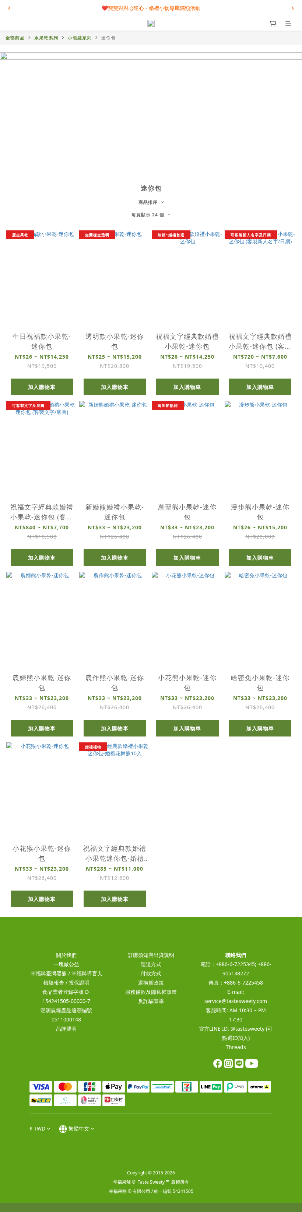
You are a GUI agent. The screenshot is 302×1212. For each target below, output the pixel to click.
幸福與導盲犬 (86, 973)
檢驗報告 (53, 982)
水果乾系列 (46, 38)
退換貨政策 (151, 982)
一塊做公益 (66, 964)
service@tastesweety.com (235, 1000)
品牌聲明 (66, 1028)
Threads (236, 1047)
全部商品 (15, 38)
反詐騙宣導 (151, 1000)
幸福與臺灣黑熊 (49, 973)
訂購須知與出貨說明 (151, 954)
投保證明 (79, 982)
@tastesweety (247, 1028)
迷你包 (108, 38)
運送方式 (151, 964)
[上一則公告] (9, 8)
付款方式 (151, 973)
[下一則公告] (292, 8)
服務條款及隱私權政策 (151, 991)
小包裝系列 (80, 38)
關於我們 (66, 954)
